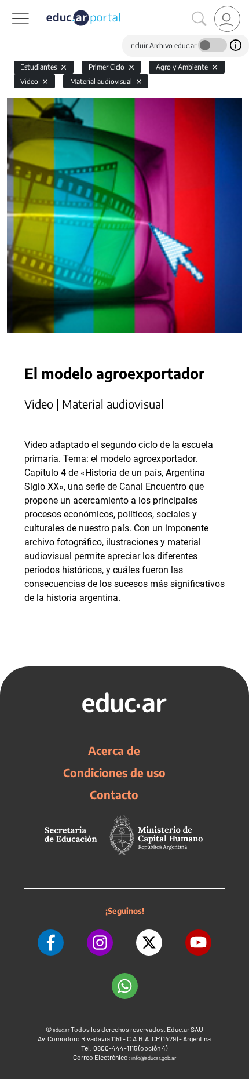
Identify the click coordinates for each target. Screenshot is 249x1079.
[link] (227, 19)
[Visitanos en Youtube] (198, 942)
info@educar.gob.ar (153, 1058)
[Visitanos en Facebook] (50, 942)
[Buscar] (199, 19)
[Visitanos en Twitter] (149, 942)
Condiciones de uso (114, 772)
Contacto (114, 794)
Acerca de (114, 750)
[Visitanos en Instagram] (100, 942)
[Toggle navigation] (10, 6)
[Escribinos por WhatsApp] (125, 986)
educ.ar (61, 1030)
